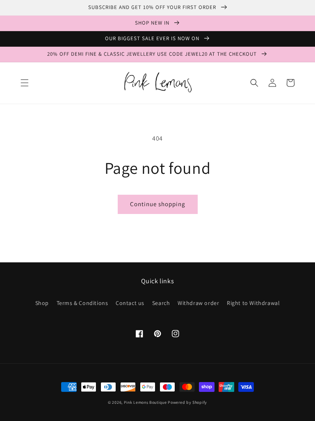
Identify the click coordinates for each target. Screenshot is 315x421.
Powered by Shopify (187, 402)
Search (161, 303)
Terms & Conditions (82, 303)
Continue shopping (157, 204)
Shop (42, 303)
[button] (25, 83)
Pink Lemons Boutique (145, 402)
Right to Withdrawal (253, 303)
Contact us (130, 303)
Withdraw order (198, 303)
